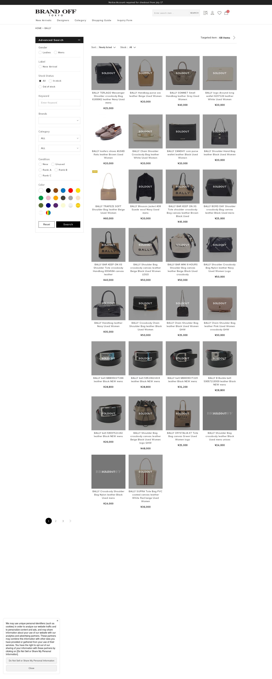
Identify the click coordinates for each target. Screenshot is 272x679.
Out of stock (49, 86)
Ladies (47, 52)
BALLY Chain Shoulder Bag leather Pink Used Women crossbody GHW (219, 326)
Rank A (47, 170)
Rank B (63, 170)
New (45, 164)
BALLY (48, 28)
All (44, 81)
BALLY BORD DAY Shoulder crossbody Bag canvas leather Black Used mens (220, 209)
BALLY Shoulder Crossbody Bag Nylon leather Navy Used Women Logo (220, 268)
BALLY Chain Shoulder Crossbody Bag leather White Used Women (145, 154)
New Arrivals (44, 20)
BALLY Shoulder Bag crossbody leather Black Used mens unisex (220, 436)
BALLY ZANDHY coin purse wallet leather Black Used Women (182, 154)
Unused (60, 164)
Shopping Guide (101, 20)
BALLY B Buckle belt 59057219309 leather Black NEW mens (220, 381)
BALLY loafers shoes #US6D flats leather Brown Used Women (108, 154)
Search (68, 224)
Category (80, 20)
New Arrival (50, 66)
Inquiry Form (125, 20)
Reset (46, 224)
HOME (38, 28)
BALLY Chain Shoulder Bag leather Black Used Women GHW (183, 326)
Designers (63, 20)
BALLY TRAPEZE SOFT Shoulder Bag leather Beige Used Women (108, 209)
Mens (61, 52)
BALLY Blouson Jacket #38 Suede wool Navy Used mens (145, 209)
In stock (57, 81)
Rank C (47, 175)
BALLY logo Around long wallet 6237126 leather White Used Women (219, 96)
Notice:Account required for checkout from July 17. (136, 2)
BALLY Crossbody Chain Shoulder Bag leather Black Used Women (145, 326)
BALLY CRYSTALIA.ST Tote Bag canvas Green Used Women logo (182, 436)
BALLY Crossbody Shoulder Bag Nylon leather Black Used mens (108, 494)
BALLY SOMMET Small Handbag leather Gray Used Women (182, 96)
